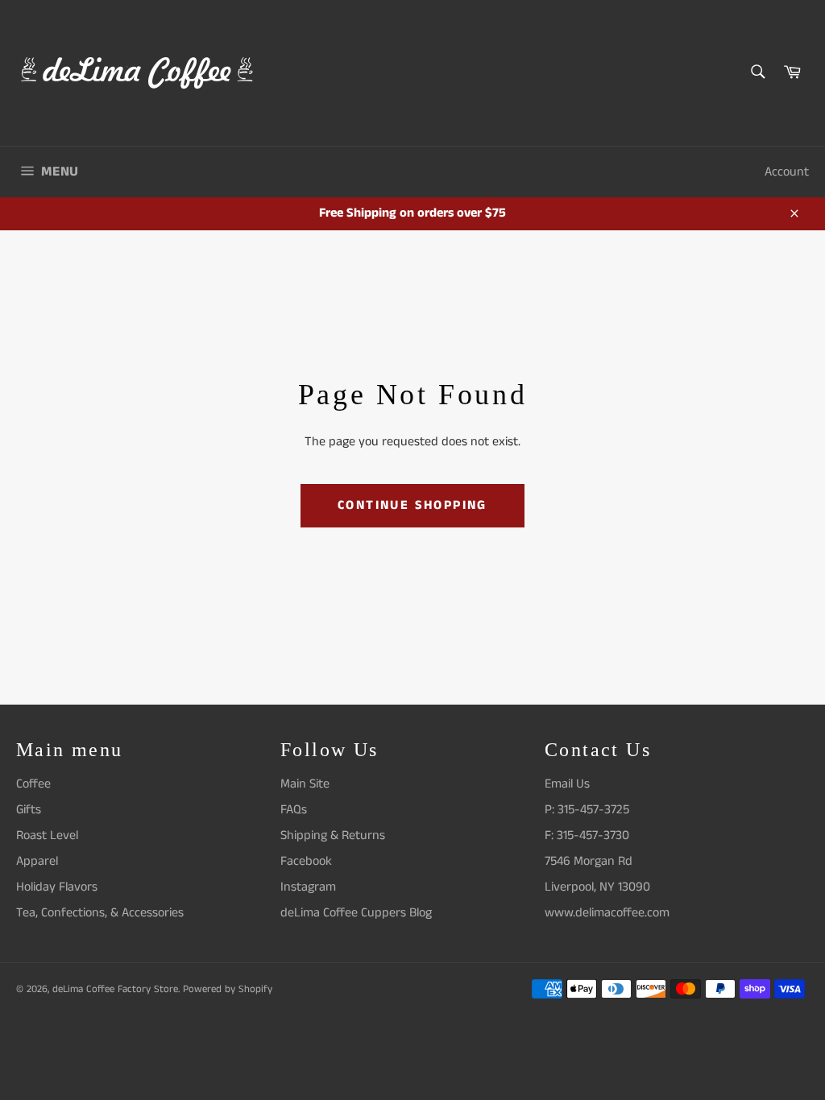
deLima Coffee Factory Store (115, 989)
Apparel (37, 861)
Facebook (306, 861)
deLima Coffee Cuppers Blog (356, 913)
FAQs (293, 809)
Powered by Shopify (227, 989)
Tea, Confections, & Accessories (100, 913)
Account (787, 172)
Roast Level (47, 835)
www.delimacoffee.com (607, 913)
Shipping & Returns (332, 835)
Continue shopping (412, 505)
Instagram (308, 887)
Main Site (305, 784)
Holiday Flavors (56, 887)
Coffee (33, 784)
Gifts (28, 809)
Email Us (567, 784)
